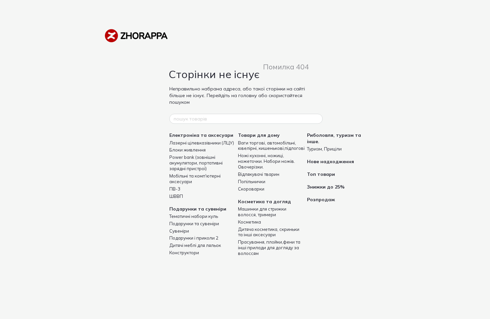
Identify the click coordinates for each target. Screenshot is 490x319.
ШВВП (176, 196)
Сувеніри (179, 231)
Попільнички (251, 181)
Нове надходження (330, 161)
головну (247, 95)
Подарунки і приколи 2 (193, 238)
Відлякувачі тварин (258, 174)
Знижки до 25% (326, 187)
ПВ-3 (174, 189)
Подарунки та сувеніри (197, 209)
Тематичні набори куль (193, 216)
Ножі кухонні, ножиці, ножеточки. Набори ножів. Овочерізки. (266, 161)
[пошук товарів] (317, 119)
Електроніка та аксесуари (201, 135)
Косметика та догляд (264, 202)
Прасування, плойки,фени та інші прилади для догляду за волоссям (269, 247)
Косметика (249, 222)
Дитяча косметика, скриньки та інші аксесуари (268, 232)
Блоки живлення (187, 149)
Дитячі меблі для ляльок (195, 245)
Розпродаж (321, 200)
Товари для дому (259, 135)
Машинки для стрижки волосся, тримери (262, 211)
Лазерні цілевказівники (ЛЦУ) (201, 142)
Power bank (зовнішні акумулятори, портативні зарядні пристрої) (196, 162)
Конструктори (184, 252)
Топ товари (321, 174)
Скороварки (251, 189)
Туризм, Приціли (324, 148)
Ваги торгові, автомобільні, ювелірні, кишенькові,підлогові (271, 145)
